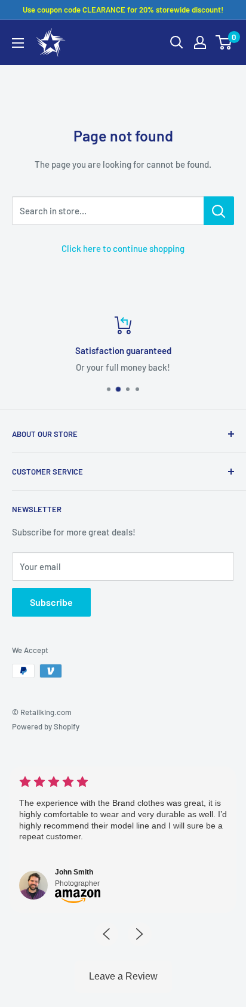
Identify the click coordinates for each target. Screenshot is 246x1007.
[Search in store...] (219, 210)
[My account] (200, 42)
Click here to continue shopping (122, 248)
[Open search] (176, 42)
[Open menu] (18, 43)
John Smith (74, 872)
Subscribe (51, 602)
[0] (224, 42)
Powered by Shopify (45, 726)
